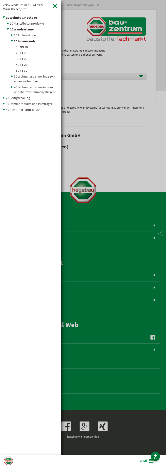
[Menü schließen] (55, 6)
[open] (146, 461)
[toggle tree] (30, 17)
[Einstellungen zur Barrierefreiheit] (155, 456)
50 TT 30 (21, 70)
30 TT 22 (21, 59)
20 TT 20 (21, 53)
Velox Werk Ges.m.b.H (23, 7)
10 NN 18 (22, 47)
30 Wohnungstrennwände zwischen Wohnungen (34, 78)
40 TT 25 (21, 65)
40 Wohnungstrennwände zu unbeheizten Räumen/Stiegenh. (35, 89)
